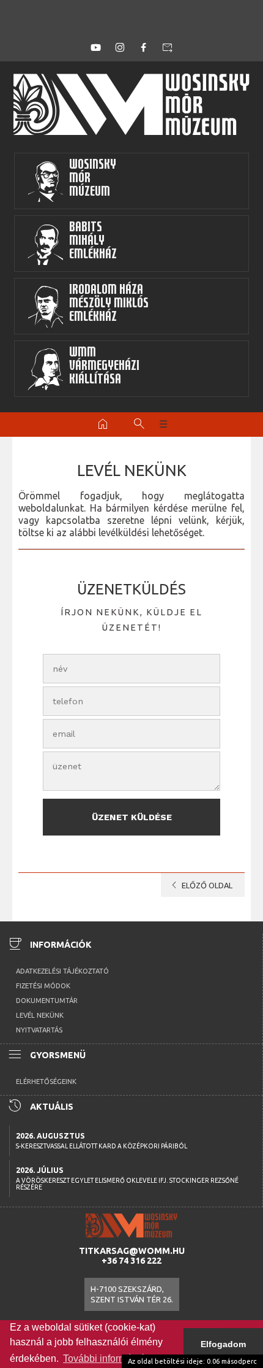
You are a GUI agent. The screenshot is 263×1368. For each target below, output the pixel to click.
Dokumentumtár (47, 1000)
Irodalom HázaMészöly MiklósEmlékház (109, 305)
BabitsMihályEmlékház (93, 242)
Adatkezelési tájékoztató (62, 971)
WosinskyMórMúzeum (92, 179)
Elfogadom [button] (223, 1344)
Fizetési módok (43, 985)
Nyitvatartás (39, 1030)
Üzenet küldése (132, 817)
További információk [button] (106, 1358)
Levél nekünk (40, 1015)
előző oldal (199, 885)
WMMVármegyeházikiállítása (104, 367)
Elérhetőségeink (46, 1081)
